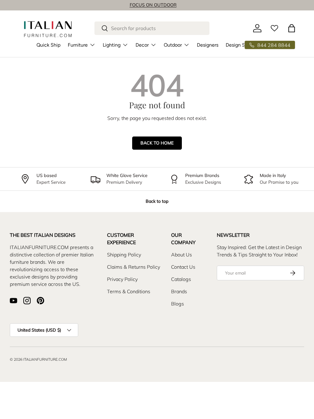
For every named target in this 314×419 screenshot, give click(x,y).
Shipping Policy (124, 255)
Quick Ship (48, 45)
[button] (291, 28)
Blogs (177, 304)
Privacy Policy (122, 279)
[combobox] (151, 28)
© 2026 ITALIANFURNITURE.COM (38, 359)
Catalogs (181, 279)
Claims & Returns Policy (133, 267)
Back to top (157, 201)
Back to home (157, 143)
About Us (181, 255)
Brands (179, 291)
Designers (207, 45)
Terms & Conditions (128, 291)
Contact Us (183, 267)
